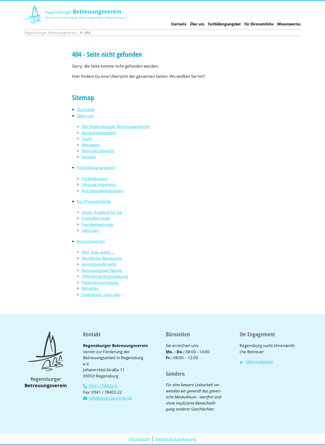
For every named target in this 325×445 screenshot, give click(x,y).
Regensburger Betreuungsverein (51, 32)
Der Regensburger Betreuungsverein (116, 126)
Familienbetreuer (98, 224)
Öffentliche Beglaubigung (105, 276)
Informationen (259, 361)
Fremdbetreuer (96, 218)
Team (87, 138)
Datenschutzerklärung (175, 439)
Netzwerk (91, 144)
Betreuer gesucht (98, 150)
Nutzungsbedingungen (102, 190)
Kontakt (89, 157)
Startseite (179, 24)
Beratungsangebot (99, 132)
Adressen (90, 230)
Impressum (139, 439)
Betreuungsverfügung (102, 270)
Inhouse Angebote (99, 184)
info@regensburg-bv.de (110, 398)
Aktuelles (90, 288)
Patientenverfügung (100, 282)
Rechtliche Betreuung (102, 258)
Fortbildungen (95, 178)
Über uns (197, 24)
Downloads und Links (101, 294)
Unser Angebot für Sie (102, 212)
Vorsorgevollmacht (99, 264)
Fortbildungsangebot (224, 24)
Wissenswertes (288, 24)
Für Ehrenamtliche (259, 24)
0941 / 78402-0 (103, 386)
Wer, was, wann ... (98, 252)
